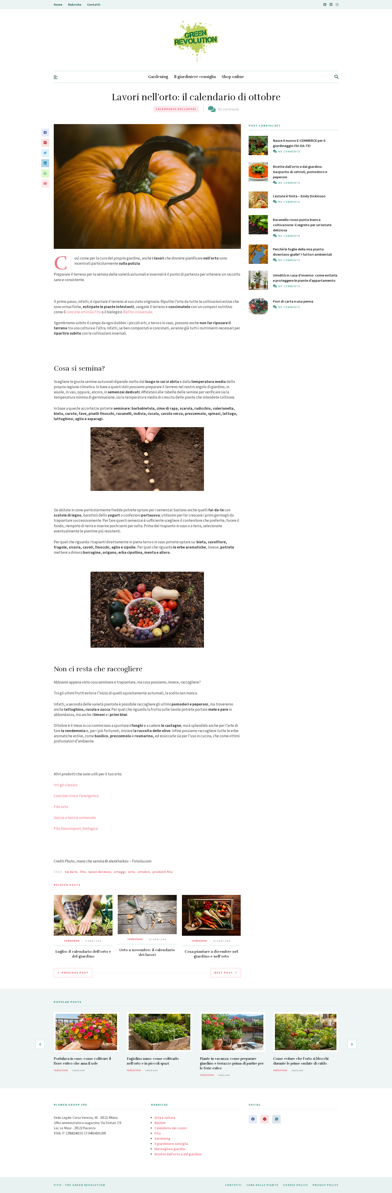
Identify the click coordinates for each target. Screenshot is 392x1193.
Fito (157, 1133)
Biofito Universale (137, 311)
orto (131, 872)
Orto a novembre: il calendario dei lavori (147, 952)
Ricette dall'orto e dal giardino (178, 1154)
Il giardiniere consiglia (195, 76)
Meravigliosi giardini (169, 1149)
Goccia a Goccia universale (75, 817)
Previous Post (75, 972)
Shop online (233, 76)
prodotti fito (162, 872)
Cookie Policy (295, 1185)
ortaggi (119, 872)
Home (58, 4)
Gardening (158, 76)
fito (83, 872)
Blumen (160, 1123)
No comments (228, 109)
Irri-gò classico (65, 784)
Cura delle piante (262, 1185)
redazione (71, 940)
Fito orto (61, 806)
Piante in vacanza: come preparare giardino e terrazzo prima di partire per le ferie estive (232, 1063)
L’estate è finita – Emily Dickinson (299, 196)
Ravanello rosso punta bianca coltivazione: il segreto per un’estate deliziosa (302, 224)
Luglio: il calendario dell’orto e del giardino (83, 954)
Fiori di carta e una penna (293, 301)
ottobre (143, 872)
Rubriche (74, 4)
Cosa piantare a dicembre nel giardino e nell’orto (211, 954)
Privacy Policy (325, 1185)
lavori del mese (99, 872)
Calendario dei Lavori (176, 109)
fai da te (71, 872)
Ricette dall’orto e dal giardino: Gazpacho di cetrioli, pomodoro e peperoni (300, 171)
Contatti (93, 4)
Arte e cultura (164, 1117)
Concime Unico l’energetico (76, 795)
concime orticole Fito (83, 311)
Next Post (223, 972)
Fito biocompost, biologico (76, 828)
